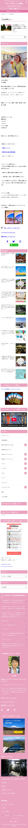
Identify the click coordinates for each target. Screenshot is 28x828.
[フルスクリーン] (25, 425)
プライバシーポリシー (6, 639)
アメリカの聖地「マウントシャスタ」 (11, 389)
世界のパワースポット (7, 459)
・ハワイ (3, 807)
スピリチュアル (6, 487)
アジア (3, 463)
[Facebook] (10, 8)
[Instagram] (17, 8)
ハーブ (3, 478)
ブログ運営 (4, 496)
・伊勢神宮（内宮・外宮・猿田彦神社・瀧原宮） (13, 779)
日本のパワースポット (7, 454)
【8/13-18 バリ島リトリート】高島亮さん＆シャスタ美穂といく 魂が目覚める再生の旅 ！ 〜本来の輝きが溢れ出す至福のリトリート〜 (13, 614)
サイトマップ (4, 629)
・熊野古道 (4, 782)
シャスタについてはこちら (8, 232)
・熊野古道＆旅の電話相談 (8, 152)
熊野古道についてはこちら (8, 236)
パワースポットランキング (7, 566)
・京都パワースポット (6, 789)
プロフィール (5, 435)
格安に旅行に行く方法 (7, 445)
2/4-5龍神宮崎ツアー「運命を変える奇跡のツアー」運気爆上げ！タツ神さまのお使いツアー (13, 601)
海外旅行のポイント (7, 449)
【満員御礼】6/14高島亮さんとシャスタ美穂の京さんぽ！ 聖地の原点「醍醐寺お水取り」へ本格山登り (8, 357)
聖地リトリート (6, 148)
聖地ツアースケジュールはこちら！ (14, 11)
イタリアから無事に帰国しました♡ (8, 317)
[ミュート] (22, 425)
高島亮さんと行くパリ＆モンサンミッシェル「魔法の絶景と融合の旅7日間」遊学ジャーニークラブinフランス (13, 645)
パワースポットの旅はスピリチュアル (14, 5)
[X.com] (13, 8)
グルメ (3, 473)
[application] (14, 419)
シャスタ (4, 468)
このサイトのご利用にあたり (8, 625)
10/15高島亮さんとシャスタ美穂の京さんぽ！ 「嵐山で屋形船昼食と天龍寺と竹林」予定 (8, 280)
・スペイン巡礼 (5, 811)
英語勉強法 (4, 440)
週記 (3, 492)
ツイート (3, 515)
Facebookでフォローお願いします (11, 503)
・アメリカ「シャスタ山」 (7, 804)
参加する (19, 550)
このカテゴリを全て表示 (14, 549)
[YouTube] (15, 8)
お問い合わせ (4, 620)
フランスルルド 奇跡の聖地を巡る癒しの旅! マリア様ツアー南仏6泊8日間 (12, 634)
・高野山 (3, 786)
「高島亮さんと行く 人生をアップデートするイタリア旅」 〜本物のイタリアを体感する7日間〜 (13, 607)
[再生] (3, 425)
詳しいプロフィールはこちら (11, 228)
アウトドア (4, 482)
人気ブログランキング (6, 564)
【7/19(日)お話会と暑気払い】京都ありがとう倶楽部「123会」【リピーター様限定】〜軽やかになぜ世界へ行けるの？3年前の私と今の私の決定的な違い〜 (8, 295)
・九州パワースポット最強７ (8, 793)
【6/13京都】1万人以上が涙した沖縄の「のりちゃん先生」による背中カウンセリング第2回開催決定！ (8, 370)
